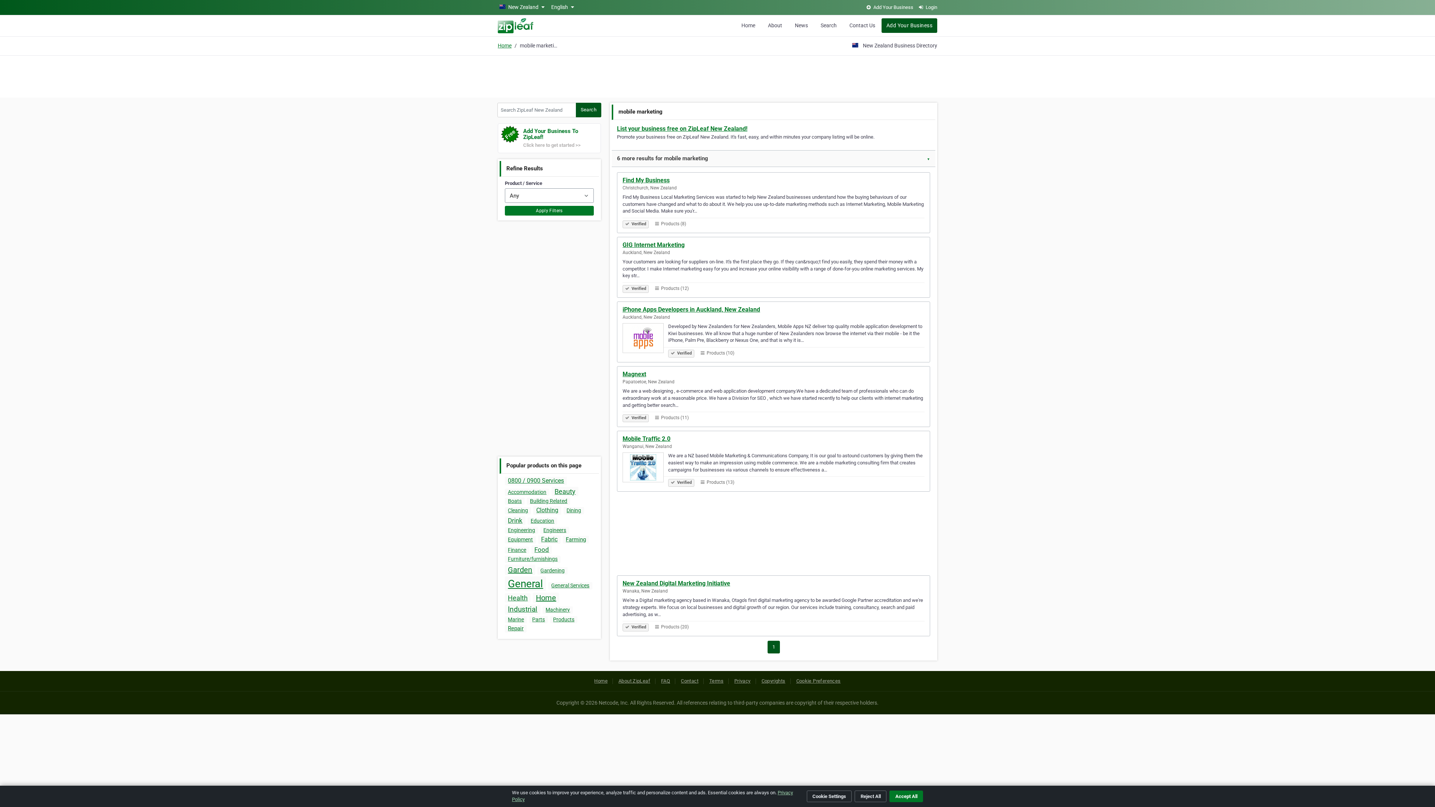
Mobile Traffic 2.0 (646, 438)
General (525, 584)
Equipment (520, 539)
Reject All (871, 796)
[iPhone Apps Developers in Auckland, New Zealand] (645, 339)
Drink (515, 520)
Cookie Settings (829, 796)
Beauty (565, 491)
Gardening (552, 570)
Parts (538, 619)
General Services (570, 585)
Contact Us (862, 25)
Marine (516, 619)
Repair (516, 628)
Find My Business (646, 180)
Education (542, 521)
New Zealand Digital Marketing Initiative (676, 583)
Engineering (521, 530)
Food (541, 549)
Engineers (554, 530)
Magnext (634, 374)
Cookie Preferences (818, 681)
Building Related (548, 501)
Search (829, 25)
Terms (716, 681)
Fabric (549, 539)
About (775, 25)
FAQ (665, 681)
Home (748, 25)
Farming (576, 539)
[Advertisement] (717, 75)
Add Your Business (909, 25)
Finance (517, 550)
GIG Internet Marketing (654, 244)
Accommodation (527, 492)
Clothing (547, 510)
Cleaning (518, 510)
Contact (689, 681)
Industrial (522, 609)
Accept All (906, 796)
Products (563, 619)
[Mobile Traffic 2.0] (645, 468)
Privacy (742, 681)
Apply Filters (549, 210)
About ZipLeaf (634, 681)
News (801, 25)
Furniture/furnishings (533, 559)
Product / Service (523, 183)
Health (518, 598)
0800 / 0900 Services (536, 480)
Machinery (558, 610)
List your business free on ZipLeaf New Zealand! (682, 128)
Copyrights (774, 681)
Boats (515, 501)
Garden (520, 569)
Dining (574, 510)
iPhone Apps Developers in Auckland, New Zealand (691, 309)
